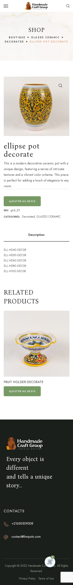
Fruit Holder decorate (23, 382)
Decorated (14, 41)
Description (36, 235)
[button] (67, 6)
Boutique (17, 37)
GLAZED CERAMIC (45, 37)
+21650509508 (22, 523)
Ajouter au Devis (22, 201)
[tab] (36, 235)
